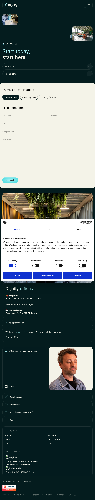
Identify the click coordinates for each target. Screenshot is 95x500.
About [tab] (78, 229)
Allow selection (47, 276)
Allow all (77, 276)
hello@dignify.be (16, 323)
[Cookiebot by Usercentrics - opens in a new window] (81, 222)
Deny (17, 276)
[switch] (35, 265)
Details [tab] (48, 229)
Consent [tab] (16, 229)
